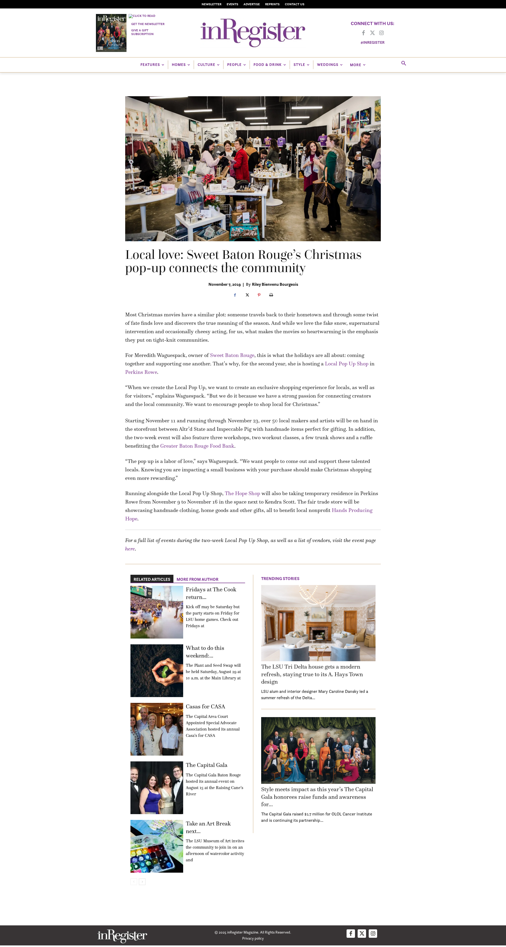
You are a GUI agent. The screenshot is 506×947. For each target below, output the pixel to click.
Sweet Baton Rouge (232, 355)
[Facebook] (363, 33)
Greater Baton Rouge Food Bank (197, 446)
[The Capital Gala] (156, 787)
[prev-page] (133, 881)
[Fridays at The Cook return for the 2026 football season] (156, 612)
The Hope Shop (242, 493)
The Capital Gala (206, 765)
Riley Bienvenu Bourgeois (275, 284)
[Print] (271, 295)
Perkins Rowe (141, 372)
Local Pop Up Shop (346, 363)
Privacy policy (253, 938)
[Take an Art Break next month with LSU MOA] (156, 846)
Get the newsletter (147, 24)
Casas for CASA (205, 706)
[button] (403, 63)
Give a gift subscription (142, 32)
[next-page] (142, 881)
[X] (247, 295)
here (130, 548)
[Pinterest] (259, 295)
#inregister (373, 42)
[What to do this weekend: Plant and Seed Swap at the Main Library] (156, 670)
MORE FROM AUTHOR (197, 579)
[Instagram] (381, 33)
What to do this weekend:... (205, 651)
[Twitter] (372, 33)
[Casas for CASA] (156, 729)
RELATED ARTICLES (152, 579)
